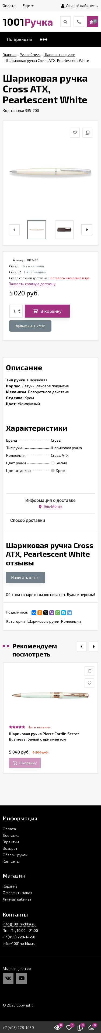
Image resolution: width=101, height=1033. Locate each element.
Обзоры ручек (15, 854)
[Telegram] (69, 612)
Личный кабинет (17, 899)
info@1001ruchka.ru (19, 924)
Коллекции (71, 621)
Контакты (11, 861)
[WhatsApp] (57, 612)
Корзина (10, 886)
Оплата (9, 829)
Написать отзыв (25, 577)
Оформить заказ (17, 892)
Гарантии (11, 841)
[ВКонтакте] (34, 612)
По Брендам (19, 39)
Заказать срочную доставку (32, 284)
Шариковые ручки (43, 621)
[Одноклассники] (39, 612)
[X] (45, 612)
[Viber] (51, 612)
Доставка (11, 835)
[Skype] (63, 612)
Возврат (10, 848)
